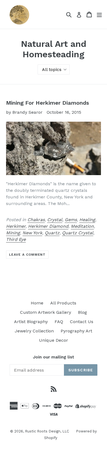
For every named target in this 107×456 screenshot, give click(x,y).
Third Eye (16, 239)
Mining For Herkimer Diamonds (47, 102)
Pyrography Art (76, 331)
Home (37, 303)
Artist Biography (31, 321)
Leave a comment (27, 254)
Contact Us (81, 321)
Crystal (54, 219)
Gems (71, 219)
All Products (63, 303)
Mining (13, 232)
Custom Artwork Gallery (45, 312)
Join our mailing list (53, 357)
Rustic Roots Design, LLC (47, 431)
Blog (82, 312)
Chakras (36, 219)
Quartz (52, 232)
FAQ (59, 321)
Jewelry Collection (34, 331)
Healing (87, 219)
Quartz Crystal (77, 232)
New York (32, 232)
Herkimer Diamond (48, 226)
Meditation (82, 226)
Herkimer (16, 226)
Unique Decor (53, 340)
